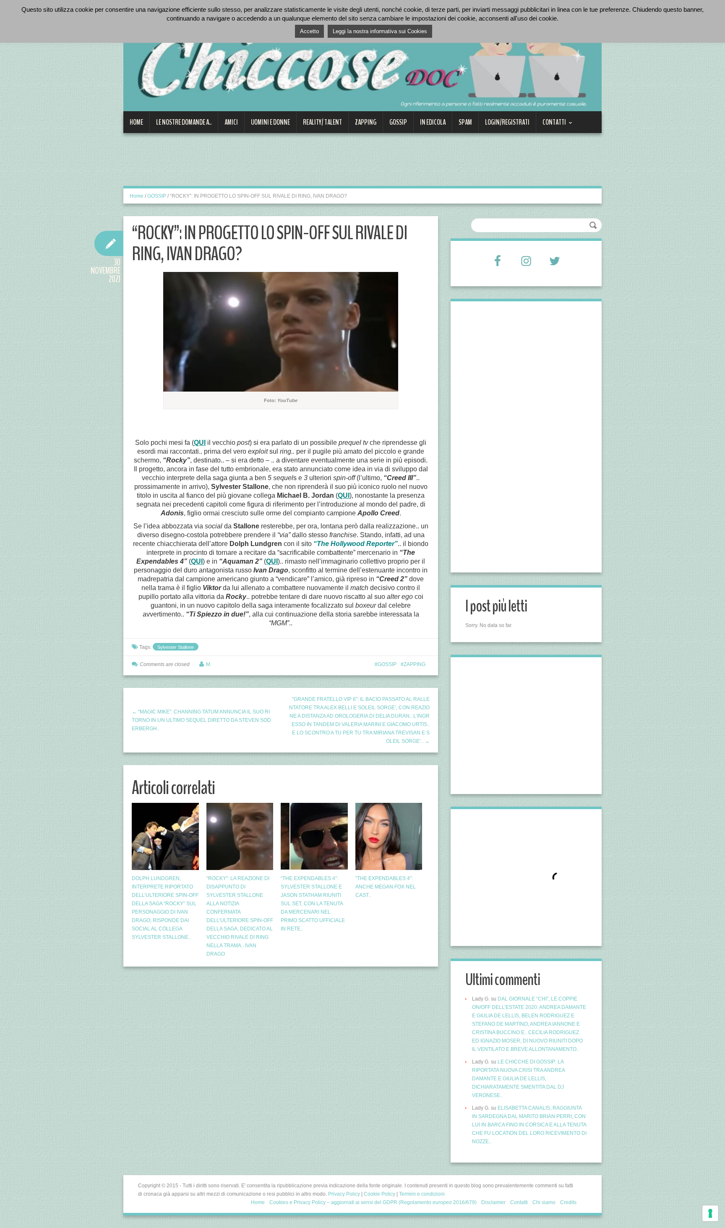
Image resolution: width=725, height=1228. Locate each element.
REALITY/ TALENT (322, 122)
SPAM (465, 122)
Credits (568, 1202)
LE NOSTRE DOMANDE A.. (183, 122)
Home (136, 122)
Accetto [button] (309, 31)
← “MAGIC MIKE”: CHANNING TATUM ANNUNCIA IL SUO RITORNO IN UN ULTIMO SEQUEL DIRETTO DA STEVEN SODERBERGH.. (201, 720)
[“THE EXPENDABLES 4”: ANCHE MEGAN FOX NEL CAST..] (388, 836)
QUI (200, 442)
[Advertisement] (276, 164)
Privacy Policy (344, 1194)
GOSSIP (398, 122)
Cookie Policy (379, 1194)
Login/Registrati (507, 122)
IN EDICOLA (433, 122)
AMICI (231, 122)
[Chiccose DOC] (362, 60)
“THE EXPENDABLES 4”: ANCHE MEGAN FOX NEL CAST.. (385, 886)
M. (208, 664)
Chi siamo (543, 1202)
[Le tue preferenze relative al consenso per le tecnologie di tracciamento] (710, 1213)
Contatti (551, 125)
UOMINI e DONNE (270, 122)
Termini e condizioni (422, 1194)
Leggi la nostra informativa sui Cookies (380, 31)
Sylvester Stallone (175, 647)
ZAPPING (365, 122)
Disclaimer (493, 1202)
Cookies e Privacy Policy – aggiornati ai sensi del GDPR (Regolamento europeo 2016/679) (373, 1202)
